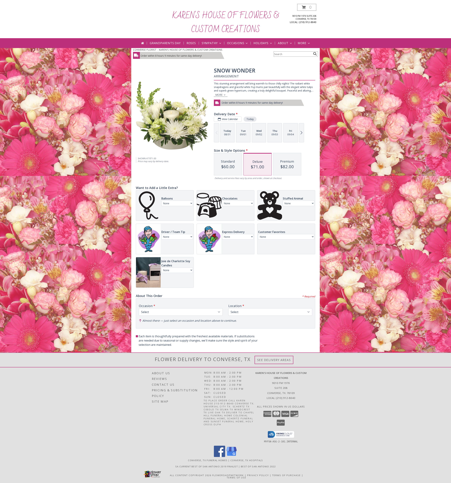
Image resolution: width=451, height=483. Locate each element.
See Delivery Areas (274, 360)
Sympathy (210, 43)
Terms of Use (236, 477)
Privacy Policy (258, 475)
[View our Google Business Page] (231, 456)
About (283, 43)
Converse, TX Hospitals (246, 460)
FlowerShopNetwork (228, 475)
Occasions (235, 43)
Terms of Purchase (286, 475)
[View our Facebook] (219, 456)
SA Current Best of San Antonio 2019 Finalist (207, 466)
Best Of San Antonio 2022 (258, 466)
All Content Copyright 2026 (190, 475)
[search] (315, 54)
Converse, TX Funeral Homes (207, 460)
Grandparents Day (165, 43)
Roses (191, 43)
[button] (306, 7)
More (302, 43)
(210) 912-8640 (307, 22)
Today (250, 119)
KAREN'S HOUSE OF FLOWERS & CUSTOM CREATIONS (225, 23)
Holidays (261, 43)
